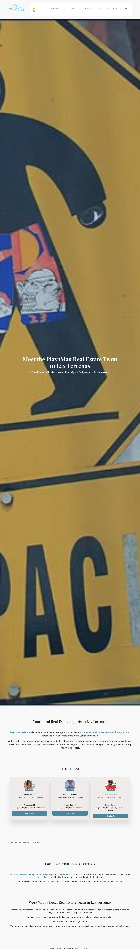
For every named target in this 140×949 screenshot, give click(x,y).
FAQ (107, 8)
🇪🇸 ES (34, 9)
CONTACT (124, 8)
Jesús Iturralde (110, 794)
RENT (73, 8)
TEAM (114, 8)
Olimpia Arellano (70, 794)
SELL (65, 8)
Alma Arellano (29, 794)
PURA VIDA (54, 8)
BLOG (99, 8)
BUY (43, 8)
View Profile (29, 813)
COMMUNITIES (86, 8)
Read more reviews (25, 842)
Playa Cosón (36, 874)
